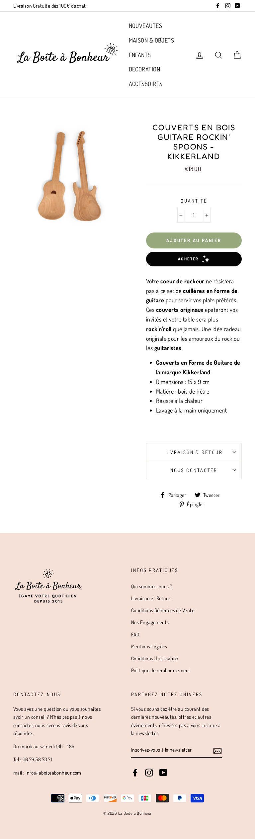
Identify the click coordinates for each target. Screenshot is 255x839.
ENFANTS (140, 54)
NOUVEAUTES (145, 25)
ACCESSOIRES (146, 83)
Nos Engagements (150, 622)
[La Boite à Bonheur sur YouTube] (163, 772)
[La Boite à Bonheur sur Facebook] (135, 772)
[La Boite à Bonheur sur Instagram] (149, 772)
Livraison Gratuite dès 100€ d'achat (49, 5)
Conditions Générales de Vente (162, 610)
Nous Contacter (193, 470)
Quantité (194, 201)
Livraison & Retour (194, 452)
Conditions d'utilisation (155, 658)
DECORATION (144, 69)
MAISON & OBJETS (151, 40)
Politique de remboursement (161, 670)
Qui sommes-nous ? (151, 586)
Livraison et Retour (151, 598)
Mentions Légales (149, 646)
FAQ (135, 634)
